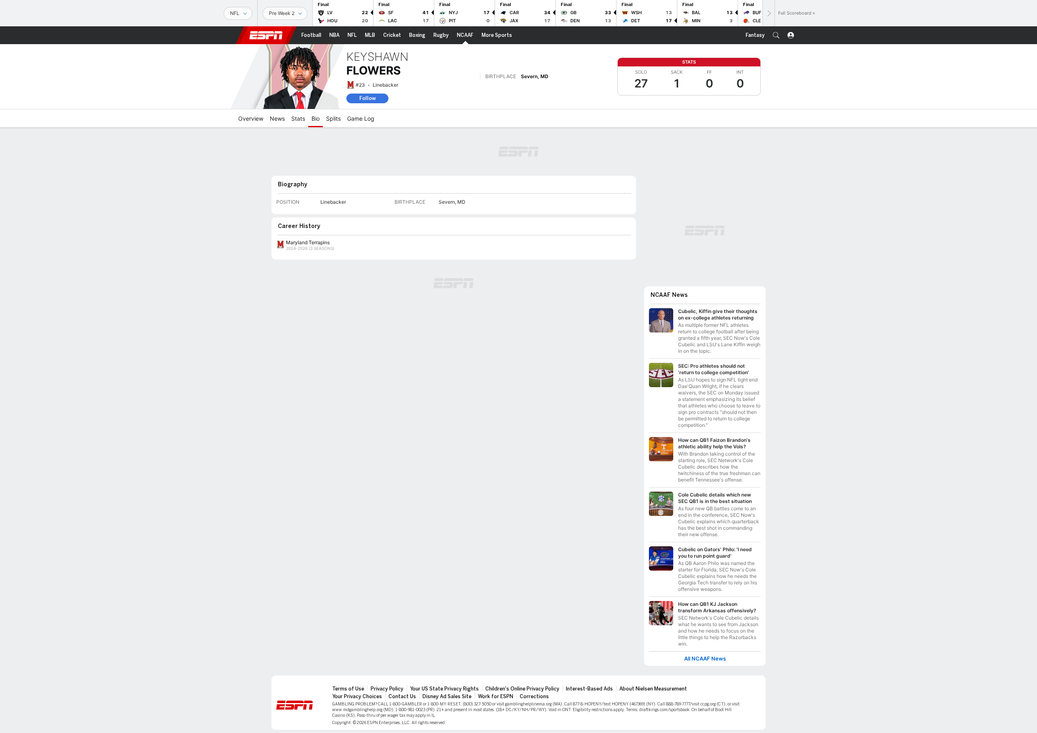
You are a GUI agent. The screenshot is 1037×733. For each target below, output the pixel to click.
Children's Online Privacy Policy (522, 689)
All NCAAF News (705, 659)
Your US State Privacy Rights (444, 689)
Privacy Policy (387, 689)
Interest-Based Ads (589, 689)
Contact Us (402, 696)
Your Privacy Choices (357, 696)
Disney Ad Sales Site (447, 696)
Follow (367, 98)
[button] (776, 35)
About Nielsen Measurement (653, 689)
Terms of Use (348, 689)
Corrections (534, 696)
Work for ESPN (495, 696)
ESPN (266, 35)
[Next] (768, 13)
